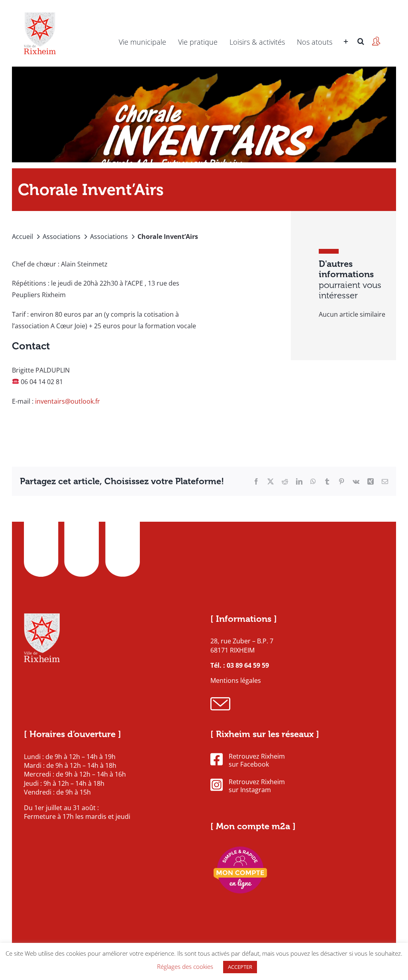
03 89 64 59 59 (248, 665)
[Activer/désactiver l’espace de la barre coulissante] (345, 30)
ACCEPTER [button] (240, 966)
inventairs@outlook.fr (67, 401)
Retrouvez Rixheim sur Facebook (257, 760)
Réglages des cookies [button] (185, 966)
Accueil (22, 236)
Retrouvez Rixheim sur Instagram (257, 786)
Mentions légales (235, 680)
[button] (360, 30)
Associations (61, 236)
